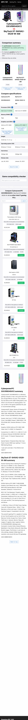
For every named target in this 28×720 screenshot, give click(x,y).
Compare (21, 227)
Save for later (14, 167)
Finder (10, 9)
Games (19, 2)
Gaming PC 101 (4, 9)
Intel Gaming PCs (17, 9)
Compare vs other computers (7, 88)
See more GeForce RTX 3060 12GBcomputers (7, 132)
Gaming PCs (13, 2)
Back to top (14, 542)
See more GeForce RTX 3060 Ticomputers (21, 129)
